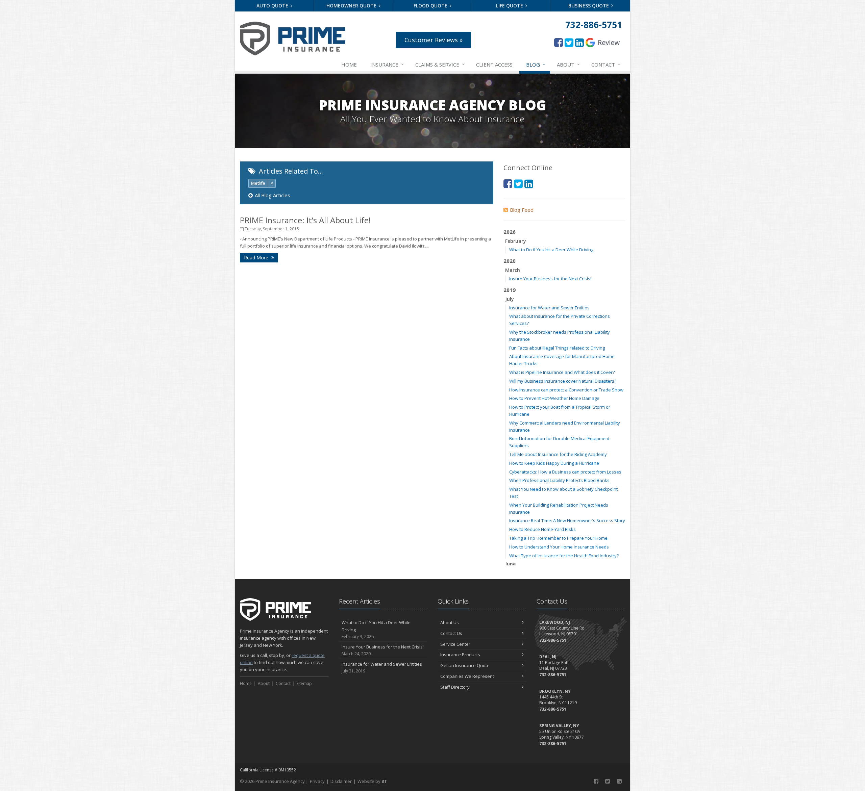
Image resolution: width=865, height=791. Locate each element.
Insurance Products (460, 655)
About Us (449, 622)
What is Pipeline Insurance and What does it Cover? (562, 372)
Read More (257, 257)
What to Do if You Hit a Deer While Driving (551, 250)
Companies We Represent (467, 676)
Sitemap (304, 683)
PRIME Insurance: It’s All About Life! (305, 220)
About (568, 64)
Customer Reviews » (433, 40)
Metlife (258, 183)
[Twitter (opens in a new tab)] (569, 42)
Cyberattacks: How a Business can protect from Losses (565, 472)
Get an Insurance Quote (465, 665)
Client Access (494, 64)
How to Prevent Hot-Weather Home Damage (554, 398)
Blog (535, 64)
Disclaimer (341, 781)
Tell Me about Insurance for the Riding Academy (558, 454)
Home (349, 64)
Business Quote (589, 5)
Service (440, 64)
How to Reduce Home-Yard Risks (542, 529)
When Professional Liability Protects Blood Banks (559, 480)
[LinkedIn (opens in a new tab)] (579, 42)
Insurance (387, 64)
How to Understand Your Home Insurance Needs (559, 547)
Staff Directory (455, 687)
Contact (605, 64)
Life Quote (510, 5)
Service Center (455, 644)
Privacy (317, 781)
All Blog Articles (272, 195)
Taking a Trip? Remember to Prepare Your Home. (559, 538)
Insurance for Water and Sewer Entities (549, 308)
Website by (372, 781)
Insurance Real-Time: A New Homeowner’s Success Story (567, 520)
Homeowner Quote (352, 5)
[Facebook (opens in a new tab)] (558, 42)
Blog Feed (522, 209)
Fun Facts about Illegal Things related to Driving (557, 348)
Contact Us (451, 633)
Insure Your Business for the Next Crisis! (550, 279)
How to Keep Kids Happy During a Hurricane (554, 463)
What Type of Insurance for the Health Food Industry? (564, 556)
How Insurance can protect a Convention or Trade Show (566, 390)
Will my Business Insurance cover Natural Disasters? (562, 381)
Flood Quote (431, 5)
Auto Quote (273, 5)
